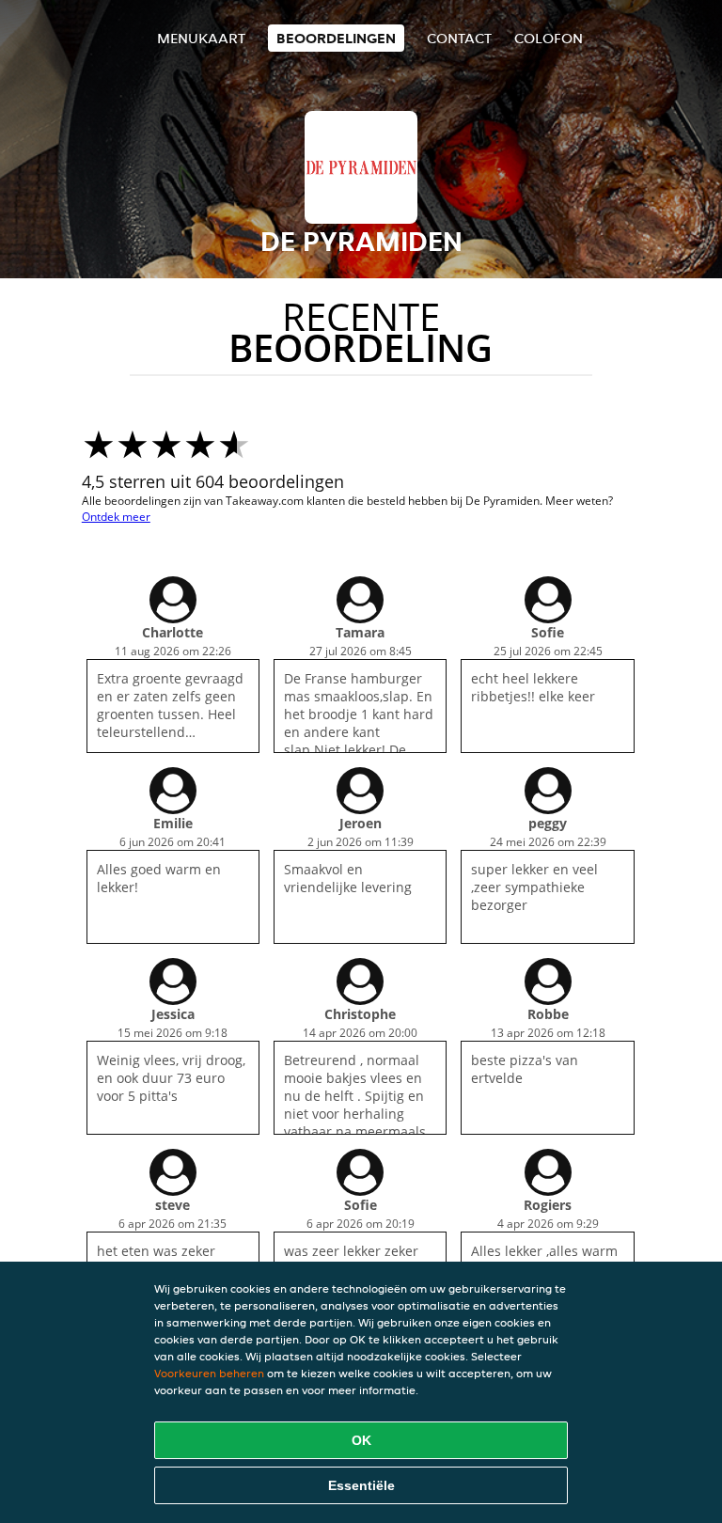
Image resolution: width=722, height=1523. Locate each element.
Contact (459, 38)
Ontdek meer (116, 517)
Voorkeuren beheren (209, 1373)
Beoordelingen (336, 38)
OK (361, 1440)
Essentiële (361, 1485)
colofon (548, 38)
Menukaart (201, 38)
